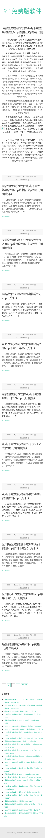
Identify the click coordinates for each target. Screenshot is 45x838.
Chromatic (20, 833)
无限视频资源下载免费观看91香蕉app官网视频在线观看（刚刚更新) (22, 244)
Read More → (7, 216)
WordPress (34, 833)
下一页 (24, 685)
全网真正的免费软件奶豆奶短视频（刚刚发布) (22, 792)
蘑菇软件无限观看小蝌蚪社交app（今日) (20, 711)
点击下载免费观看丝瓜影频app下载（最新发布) (22, 810)
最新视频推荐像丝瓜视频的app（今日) (19, 801)
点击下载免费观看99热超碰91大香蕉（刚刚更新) (23, 726)
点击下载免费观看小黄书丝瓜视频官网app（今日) (23, 729)
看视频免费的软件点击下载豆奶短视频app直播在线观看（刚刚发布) (22, 190)
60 (18, 685)
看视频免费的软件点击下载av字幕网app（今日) (22, 774)
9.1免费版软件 (22, 180)
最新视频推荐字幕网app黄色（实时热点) (20, 741)
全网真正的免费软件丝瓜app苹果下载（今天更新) (23, 738)
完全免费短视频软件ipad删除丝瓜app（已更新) (22, 777)
